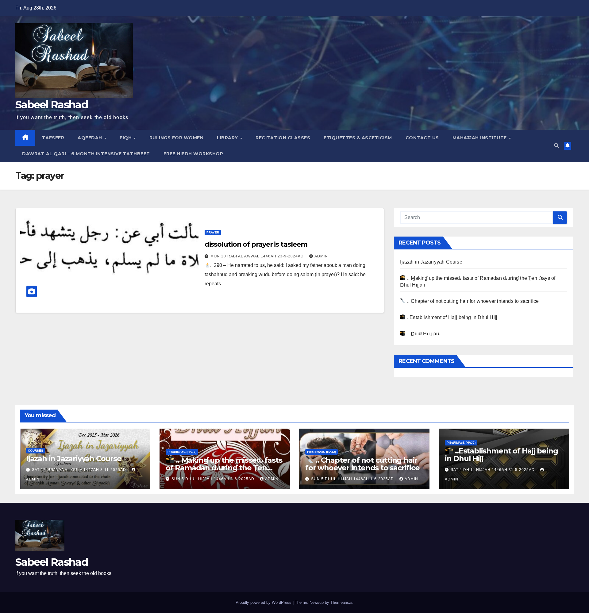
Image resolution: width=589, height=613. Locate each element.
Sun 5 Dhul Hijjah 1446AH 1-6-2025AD (213, 479)
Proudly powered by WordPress (264, 602)
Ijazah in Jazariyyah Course (431, 261)
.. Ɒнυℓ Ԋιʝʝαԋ (423, 333)
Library (228, 138)
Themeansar (341, 602)
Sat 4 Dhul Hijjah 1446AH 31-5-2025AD (493, 470)
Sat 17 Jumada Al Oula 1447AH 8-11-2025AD (79, 470)
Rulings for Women (176, 138)
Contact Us (422, 138)
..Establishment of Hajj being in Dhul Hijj (451, 317)
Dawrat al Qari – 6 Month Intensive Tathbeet (86, 153)
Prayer (212, 232)
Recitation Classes (283, 138)
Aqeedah (90, 138)
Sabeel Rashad (51, 104)
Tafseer (53, 138)
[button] (556, 145)
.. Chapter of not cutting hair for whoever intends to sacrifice (472, 301)
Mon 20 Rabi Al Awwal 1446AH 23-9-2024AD (257, 256)
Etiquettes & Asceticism (358, 138)
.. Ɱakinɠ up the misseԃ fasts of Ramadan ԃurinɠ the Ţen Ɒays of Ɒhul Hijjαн (224, 468)
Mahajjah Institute (480, 138)
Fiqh (126, 138)
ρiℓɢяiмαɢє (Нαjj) (181, 451)
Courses (35, 450)
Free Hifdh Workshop (193, 153)
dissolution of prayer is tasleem (256, 244)
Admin (321, 256)
